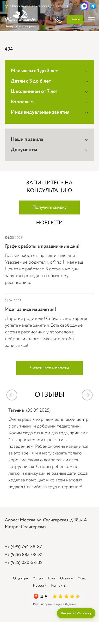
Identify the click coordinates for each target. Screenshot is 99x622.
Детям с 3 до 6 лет (31, 81)
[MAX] (84, 6)
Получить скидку (49, 207)
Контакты (58, 585)
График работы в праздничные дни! (42, 246)
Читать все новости (49, 368)
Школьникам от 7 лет (34, 91)
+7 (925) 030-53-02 (24, 562)
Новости (39, 585)
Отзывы (66, 578)
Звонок (74, 19)
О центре (20, 578)
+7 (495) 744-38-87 (23, 547)
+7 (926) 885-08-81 (24, 554)
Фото (82, 578)
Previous (12, 395)
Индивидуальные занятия (40, 112)
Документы (24, 150)
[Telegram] (93, 6)
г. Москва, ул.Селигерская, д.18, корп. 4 (39, 6)
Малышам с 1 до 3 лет (34, 71)
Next (87, 395)
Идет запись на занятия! (30, 309)
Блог (51, 578)
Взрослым (22, 102)
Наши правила (27, 139)
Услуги (38, 578)
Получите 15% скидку (76, 613)
